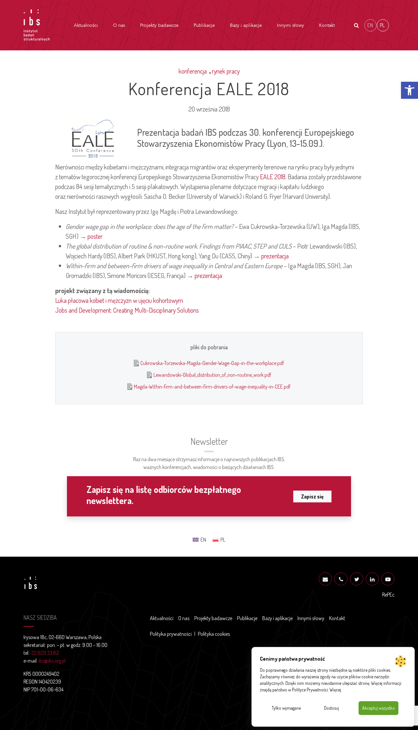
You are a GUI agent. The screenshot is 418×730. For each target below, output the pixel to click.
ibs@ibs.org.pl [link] (52, 660)
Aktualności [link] (86, 25)
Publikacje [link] (204, 25)
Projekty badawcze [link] (159, 25)
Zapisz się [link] (312, 496)
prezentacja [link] (275, 256)
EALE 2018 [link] (272, 176)
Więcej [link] (335, 689)
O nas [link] (119, 25)
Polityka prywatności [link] (171, 634)
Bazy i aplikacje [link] (246, 25)
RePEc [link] (388, 594)
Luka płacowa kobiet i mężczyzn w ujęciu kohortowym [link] (119, 300)
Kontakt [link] (327, 25)
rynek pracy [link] (226, 71)
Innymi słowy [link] (290, 25)
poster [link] (95, 236)
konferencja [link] (193, 71)
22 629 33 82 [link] (45, 653)
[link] (409, 90)
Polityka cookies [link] (214, 634)
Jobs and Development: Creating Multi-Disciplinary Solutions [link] (127, 310)
